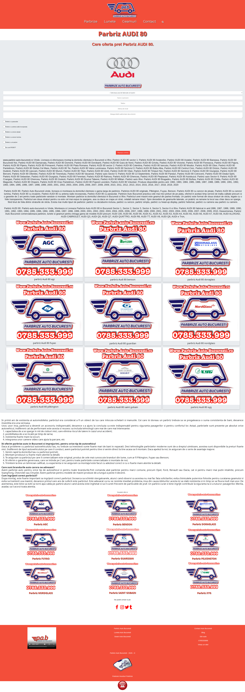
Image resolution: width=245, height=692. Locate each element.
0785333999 (203, 641)
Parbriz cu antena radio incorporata (16, 127)
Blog (203, 632)
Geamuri (129, 21)
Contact (149, 21)
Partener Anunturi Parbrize (122, 676)
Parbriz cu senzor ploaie (12, 132)
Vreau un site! (203, 645)
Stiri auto (203, 637)
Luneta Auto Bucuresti (122, 632)
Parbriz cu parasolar (11, 121)
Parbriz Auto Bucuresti (122, 628)
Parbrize (90, 21)
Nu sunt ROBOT (10, 147)
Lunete (110, 21)
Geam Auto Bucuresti (122, 637)
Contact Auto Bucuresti (203, 628)
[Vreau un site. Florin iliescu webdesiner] (122, 615)
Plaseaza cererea (122, 152)
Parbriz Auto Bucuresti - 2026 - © (122, 653)
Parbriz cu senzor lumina (13, 137)
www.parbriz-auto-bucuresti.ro (18, 160)
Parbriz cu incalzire (11, 142)
